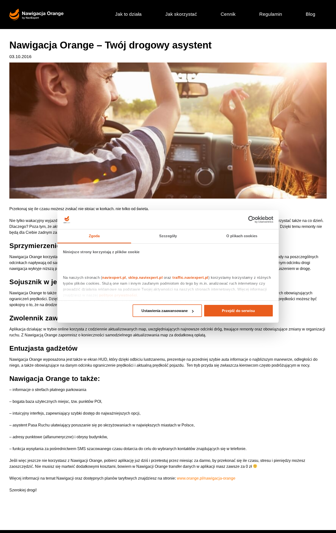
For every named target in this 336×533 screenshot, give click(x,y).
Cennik (228, 14)
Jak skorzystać (181, 14)
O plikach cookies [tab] (241, 236)
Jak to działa (128, 14)
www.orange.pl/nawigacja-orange (206, 478)
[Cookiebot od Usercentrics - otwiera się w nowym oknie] (251, 219)
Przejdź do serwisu (238, 311)
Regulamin (270, 14)
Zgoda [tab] (94, 236)
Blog (310, 14)
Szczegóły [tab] (168, 236)
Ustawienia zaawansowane (164, 311)
